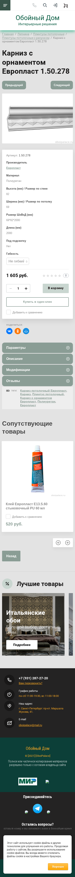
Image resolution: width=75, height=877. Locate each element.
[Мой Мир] (26, 331)
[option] (37, 118)
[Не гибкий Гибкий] (17, 261)
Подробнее (22, 645)
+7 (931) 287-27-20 (33, 678)
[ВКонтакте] (9, 331)
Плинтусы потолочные (48, 34)
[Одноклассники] (18, 331)
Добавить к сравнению (27, 312)
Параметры (16, 347)
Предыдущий (14, 85)
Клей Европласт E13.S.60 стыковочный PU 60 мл (27, 506)
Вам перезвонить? (30, 683)
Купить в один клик (37, 301)
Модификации (18, 370)
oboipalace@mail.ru (30, 725)
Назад (11, 556)
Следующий (62, 85)
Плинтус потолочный (48, 394)
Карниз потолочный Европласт (43, 390)
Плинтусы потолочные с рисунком (25, 37)
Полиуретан (46, 401)
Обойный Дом (38, 18)
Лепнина (23, 34)
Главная (8, 34)
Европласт (13, 168)
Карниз (25, 394)
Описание (14, 359)
